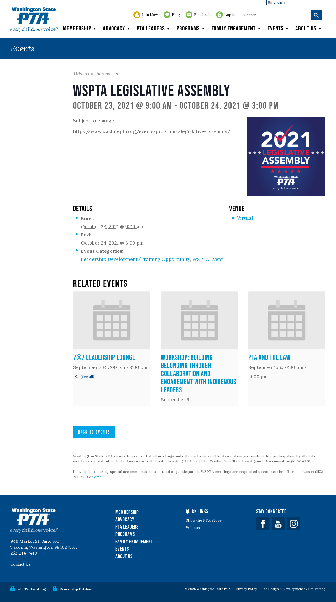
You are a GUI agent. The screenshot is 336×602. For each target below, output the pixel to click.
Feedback (202, 14)
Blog (176, 14)
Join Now (150, 14)
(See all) (87, 376)
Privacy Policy (246, 589)
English (278, 2)
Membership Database (76, 589)
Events (275, 28)
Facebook (262, 523)
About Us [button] (305, 28)
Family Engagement (234, 28)
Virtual (245, 218)
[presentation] (111, 320)
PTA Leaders (151, 28)
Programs (188, 28)
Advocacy (114, 28)
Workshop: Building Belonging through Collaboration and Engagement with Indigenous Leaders (198, 373)
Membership (77, 28)
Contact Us (20, 564)
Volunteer (194, 527)
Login (229, 14)
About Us (124, 556)
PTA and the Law (269, 357)
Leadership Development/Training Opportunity (135, 259)
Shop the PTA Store (204, 520)
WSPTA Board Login (33, 589)
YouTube (278, 523)
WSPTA (34, 19)
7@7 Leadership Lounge (104, 357)
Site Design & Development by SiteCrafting (294, 589)
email (98, 476)
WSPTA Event (207, 259)
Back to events (94, 432)
